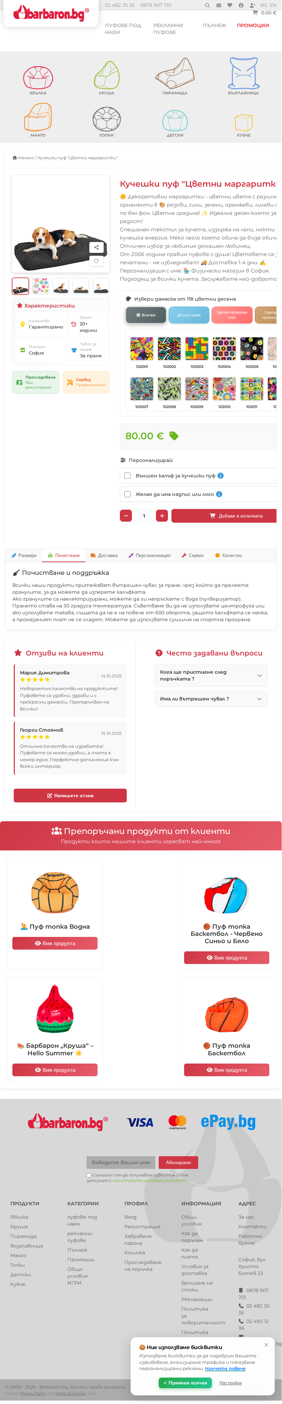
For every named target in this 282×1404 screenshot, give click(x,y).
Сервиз (196, 555)
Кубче (17, 1284)
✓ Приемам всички (185, 1382)
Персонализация (153, 555)
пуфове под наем (123, 28)
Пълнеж (214, 25)
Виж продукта (58, 943)
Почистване (67, 555)
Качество (232, 555)
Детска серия (189, 315)
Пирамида (23, 1236)
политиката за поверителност (150, 1180)
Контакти (252, 1226)
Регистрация (142, 1226)
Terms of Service (70, 1393)
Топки (17, 1265)
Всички (149, 315)
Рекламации (196, 1299)
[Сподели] (96, 247)
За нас (246, 1217)
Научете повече (225, 1368)
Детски (20, 1275)
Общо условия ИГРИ (77, 1276)
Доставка (107, 555)
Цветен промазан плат (232, 314)
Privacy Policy (33, 1393)
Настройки (230, 1382)
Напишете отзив (73, 795)
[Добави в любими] (96, 261)
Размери (27, 555)
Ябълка (19, 1217)
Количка (134, 1253)
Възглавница (26, 1246)
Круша (19, 1226)
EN (273, 5)
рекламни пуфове (168, 28)
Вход (130, 1217)
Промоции (253, 25)
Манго (18, 1255)
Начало (25, 157)
